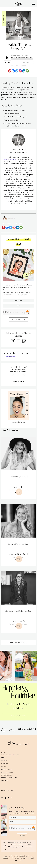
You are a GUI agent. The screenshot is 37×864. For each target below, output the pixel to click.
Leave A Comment (7, 223)
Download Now (18, 319)
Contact (4, 781)
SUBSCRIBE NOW (18, 716)
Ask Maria (11, 218)
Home (3, 752)
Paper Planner (7, 775)
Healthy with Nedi (10, 159)
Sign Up (22, 835)
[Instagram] (20, 70)
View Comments (18, 223)
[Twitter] (16, 70)
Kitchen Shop (6, 769)
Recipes (4, 758)
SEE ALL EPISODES (18, 642)
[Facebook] (13, 70)
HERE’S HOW (18, 381)
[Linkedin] (23, 70)
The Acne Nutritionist (10, 755)
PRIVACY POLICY (18, 860)
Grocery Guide (7, 772)
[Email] (27, 70)
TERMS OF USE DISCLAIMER (22, 858)
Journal (4, 761)
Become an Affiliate (9, 778)
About (3, 766)
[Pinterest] (9, 70)
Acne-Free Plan (7, 790)
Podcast (4, 763)
